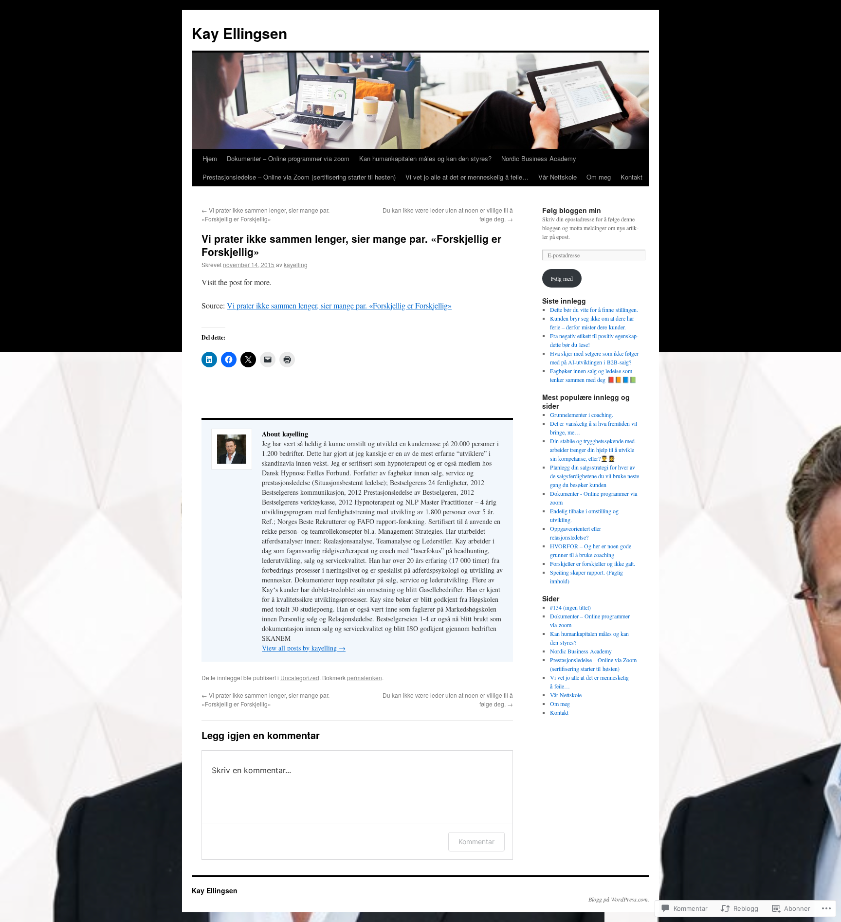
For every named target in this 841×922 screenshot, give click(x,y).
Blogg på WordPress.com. (618, 899)
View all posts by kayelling (304, 647)
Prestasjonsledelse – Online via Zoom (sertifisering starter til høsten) (299, 176)
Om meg (598, 176)
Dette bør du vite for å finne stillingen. (594, 309)
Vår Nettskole (557, 176)
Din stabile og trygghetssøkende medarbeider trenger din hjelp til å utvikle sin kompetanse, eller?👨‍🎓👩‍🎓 (593, 449)
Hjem (209, 158)
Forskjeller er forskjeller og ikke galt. (592, 563)
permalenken (364, 677)
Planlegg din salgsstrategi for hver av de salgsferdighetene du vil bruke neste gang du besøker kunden (594, 475)
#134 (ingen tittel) (570, 607)
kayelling (296, 264)
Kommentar (476, 841)
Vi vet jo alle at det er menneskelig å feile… (467, 176)
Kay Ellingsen (239, 32)
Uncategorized (299, 677)
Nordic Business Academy (538, 158)
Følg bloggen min (571, 210)
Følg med (562, 278)
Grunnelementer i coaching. (581, 414)
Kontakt (631, 176)
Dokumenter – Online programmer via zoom (288, 158)
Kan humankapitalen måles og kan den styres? (425, 158)
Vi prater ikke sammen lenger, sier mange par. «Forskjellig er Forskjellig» (265, 214)
